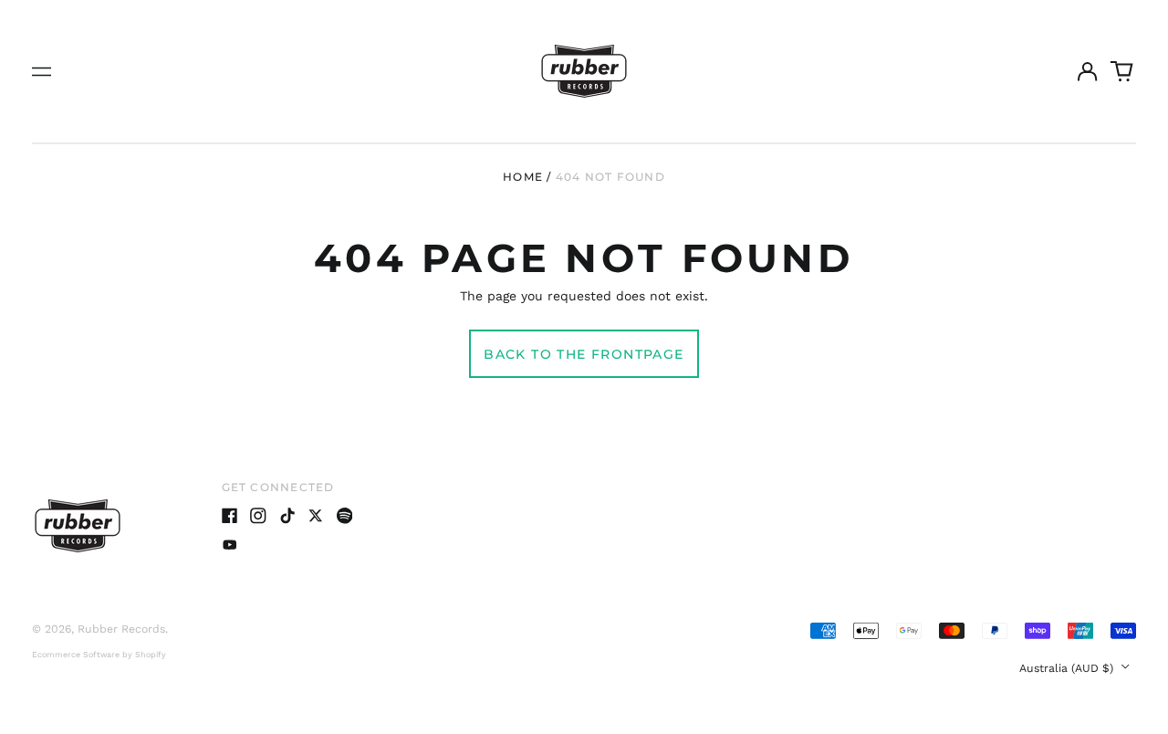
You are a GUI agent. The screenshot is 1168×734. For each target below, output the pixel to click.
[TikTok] (287, 516)
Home (523, 177)
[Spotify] (345, 516)
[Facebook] (230, 516)
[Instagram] (258, 516)
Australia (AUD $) (1068, 668)
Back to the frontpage (583, 354)
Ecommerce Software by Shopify (99, 654)
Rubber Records (121, 629)
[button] (1122, 71)
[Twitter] (316, 516)
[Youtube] (230, 545)
